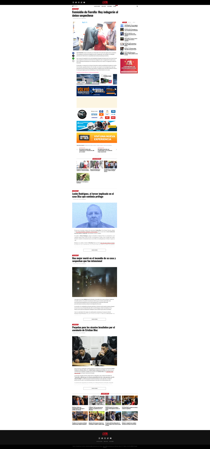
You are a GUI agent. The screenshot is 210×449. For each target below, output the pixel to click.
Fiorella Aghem (100, 145)
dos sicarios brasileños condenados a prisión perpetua (87, 231)
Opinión (115, 6)
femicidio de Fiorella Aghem (90, 145)
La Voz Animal (109, 6)
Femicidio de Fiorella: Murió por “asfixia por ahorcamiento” (88, 72)
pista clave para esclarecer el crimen (107, 242)
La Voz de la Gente (97, 6)
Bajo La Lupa (104, 6)
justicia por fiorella (108, 145)
